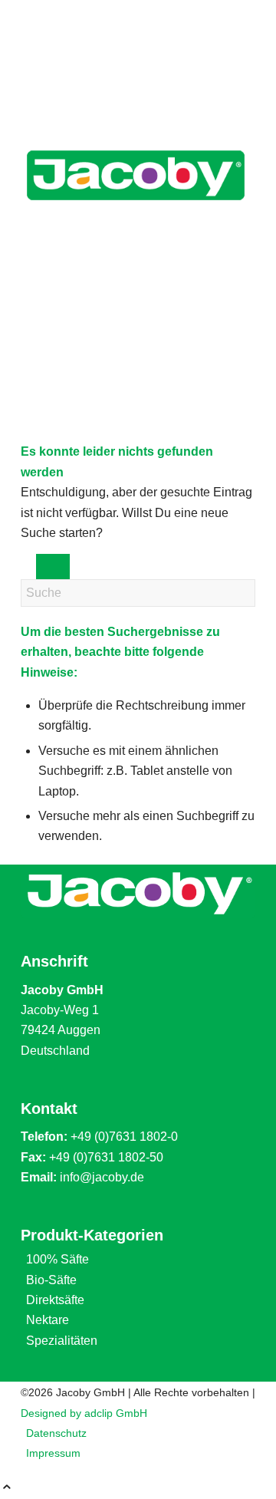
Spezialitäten (61, 1340)
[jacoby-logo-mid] (136, 215)
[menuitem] (140, 1433)
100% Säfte (57, 1259)
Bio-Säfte (51, 1280)
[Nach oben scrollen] (7, 1488)
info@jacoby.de (102, 1177)
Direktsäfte (55, 1299)
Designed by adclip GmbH (84, 1413)
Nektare (47, 1319)
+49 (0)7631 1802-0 (124, 1136)
